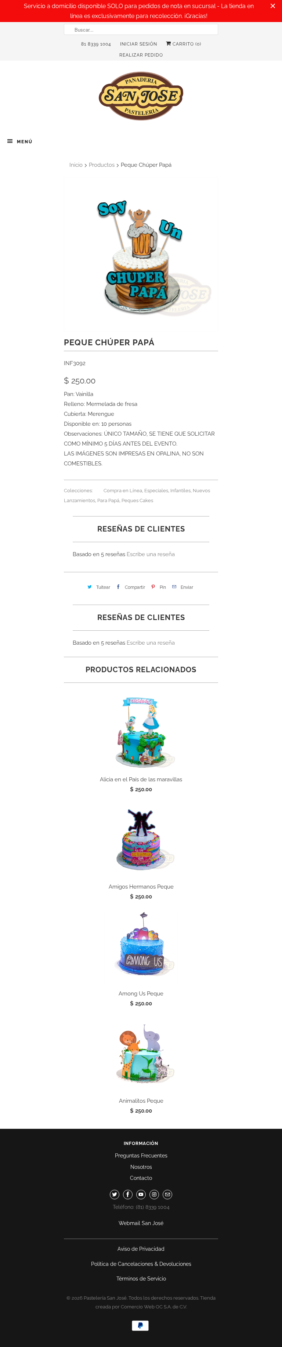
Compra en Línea (123, 490)
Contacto (141, 1178)
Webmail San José (141, 1223)
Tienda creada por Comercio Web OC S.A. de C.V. (155, 1302)
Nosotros (141, 1167)
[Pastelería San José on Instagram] (154, 1194)
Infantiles (180, 490)
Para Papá (108, 500)
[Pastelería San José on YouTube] (141, 1194)
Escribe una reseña (151, 554)
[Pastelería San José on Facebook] (128, 1194)
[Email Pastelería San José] (167, 1194)
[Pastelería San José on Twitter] (114, 1194)
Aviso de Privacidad (141, 1249)
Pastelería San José (105, 1298)
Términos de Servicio (141, 1279)
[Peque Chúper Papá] (141, 254)
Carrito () (186, 44)
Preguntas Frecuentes (141, 1156)
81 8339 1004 (96, 44)
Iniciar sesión (138, 44)
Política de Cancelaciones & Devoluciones (141, 1264)
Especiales (156, 490)
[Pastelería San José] (141, 98)
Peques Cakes (137, 500)
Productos (102, 165)
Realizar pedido (141, 55)
